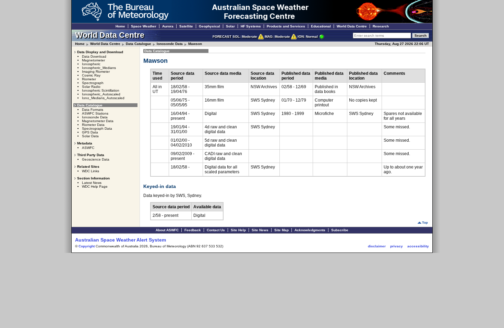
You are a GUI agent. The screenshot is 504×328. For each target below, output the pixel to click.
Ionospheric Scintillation (100, 90)
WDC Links (90, 171)
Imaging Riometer (96, 71)
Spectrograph (93, 83)
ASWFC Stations (95, 113)
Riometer (89, 79)
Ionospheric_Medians (99, 68)
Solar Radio (91, 87)
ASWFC (88, 148)
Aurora (167, 26)
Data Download (94, 56)
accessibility (418, 246)
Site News (260, 230)
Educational (321, 26)
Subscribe (339, 230)
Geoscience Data (95, 159)
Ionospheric (91, 64)
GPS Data (90, 132)
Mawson (195, 44)
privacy (396, 246)
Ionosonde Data (170, 44)
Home (120, 26)
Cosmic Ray (91, 75)
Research (381, 26)
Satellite (186, 26)
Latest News (91, 183)
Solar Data (90, 136)
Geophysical (209, 26)
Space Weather (143, 26)
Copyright (87, 246)
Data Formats (92, 110)
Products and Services (286, 26)
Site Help (238, 230)
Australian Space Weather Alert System (120, 240)
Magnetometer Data (97, 121)
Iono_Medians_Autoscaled (103, 98)
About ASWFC (167, 230)
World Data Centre (352, 26)
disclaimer (377, 246)
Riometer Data (93, 125)
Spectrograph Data (97, 128)
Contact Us (216, 230)
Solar (230, 26)
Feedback (192, 230)
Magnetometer (93, 60)
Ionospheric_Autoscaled (101, 94)
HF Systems (251, 26)
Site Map (281, 230)
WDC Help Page (95, 186)
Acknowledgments (310, 230)
